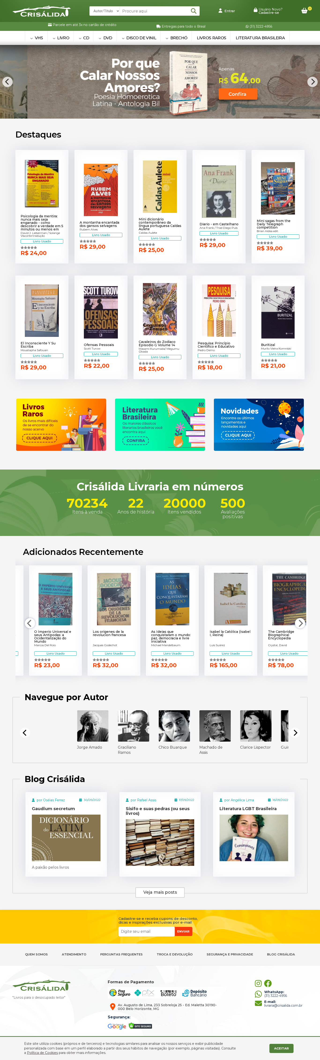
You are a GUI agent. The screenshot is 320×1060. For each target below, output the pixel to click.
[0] (304, 11)
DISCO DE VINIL (140, 38)
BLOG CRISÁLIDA (281, 954)
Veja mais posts (160, 892)
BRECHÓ (178, 38)
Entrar (229, 11)
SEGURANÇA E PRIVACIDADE (230, 954)
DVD (107, 38)
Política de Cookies (42, 1053)
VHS (38, 38)
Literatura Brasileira (260, 38)
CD (85, 38)
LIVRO (62, 38)
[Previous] (7, 82)
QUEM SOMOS (36, 954)
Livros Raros (211, 38)
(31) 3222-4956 (260, 26)
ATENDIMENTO (74, 954)
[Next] (312, 82)
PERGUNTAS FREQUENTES (121, 954)
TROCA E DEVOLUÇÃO (175, 954)
